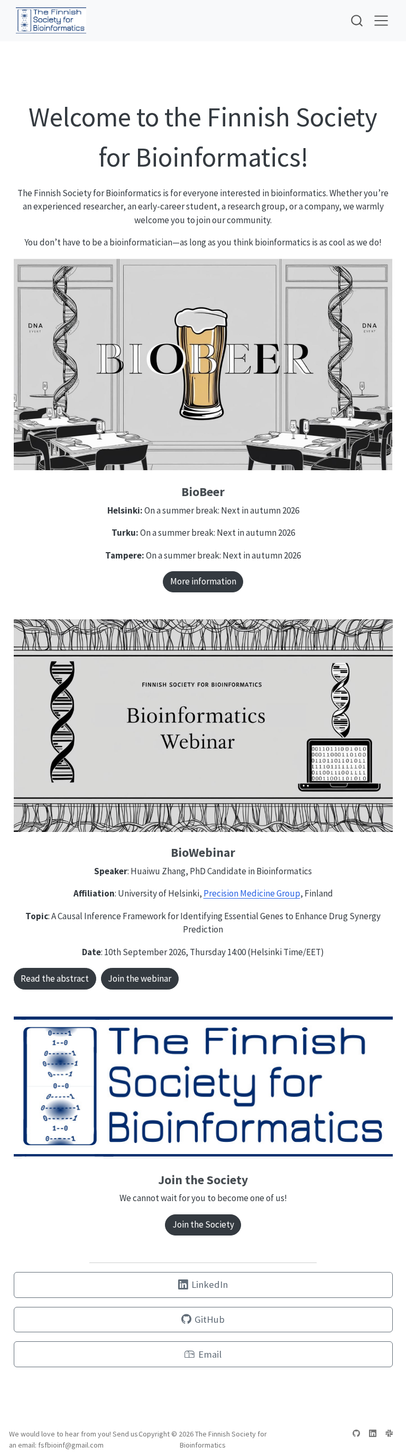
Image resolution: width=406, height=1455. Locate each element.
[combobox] (357, 20)
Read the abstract (55, 978)
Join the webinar (139, 978)
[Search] (357, 20)
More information (203, 581)
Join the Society (203, 1224)
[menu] (381, 21)
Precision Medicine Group (252, 893)
